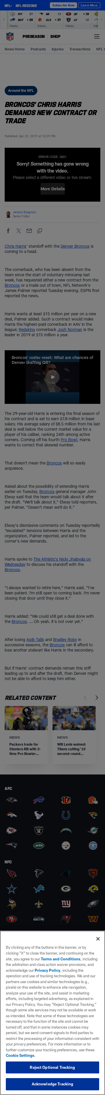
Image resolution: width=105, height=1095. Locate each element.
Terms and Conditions (60, 959)
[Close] (98, 938)
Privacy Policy (47, 970)
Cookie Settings (20, 1055)
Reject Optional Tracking (52, 1067)
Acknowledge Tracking (53, 1084)
